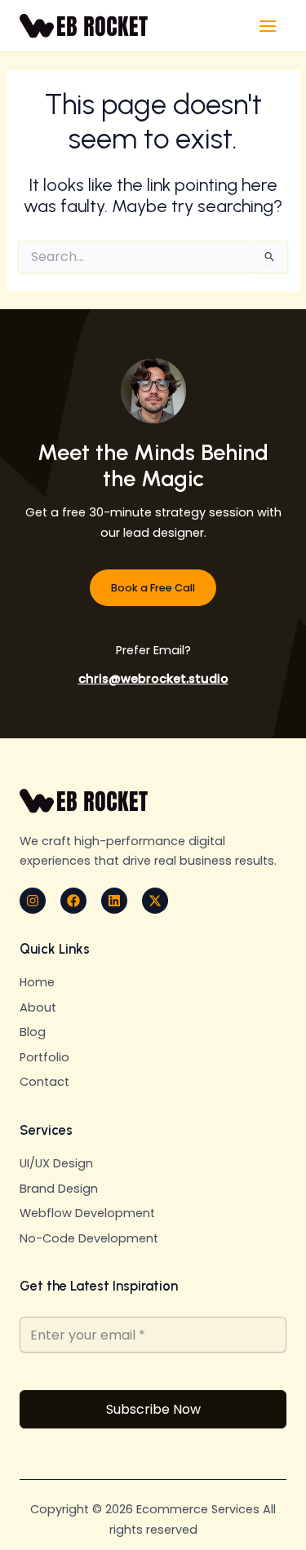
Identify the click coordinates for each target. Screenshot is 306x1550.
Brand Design (59, 1188)
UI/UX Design (56, 1163)
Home (37, 982)
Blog (33, 1032)
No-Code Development (89, 1238)
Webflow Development (87, 1213)
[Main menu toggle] (267, 26)
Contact (44, 1082)
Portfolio (44, 1057)
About (38, 1007)
